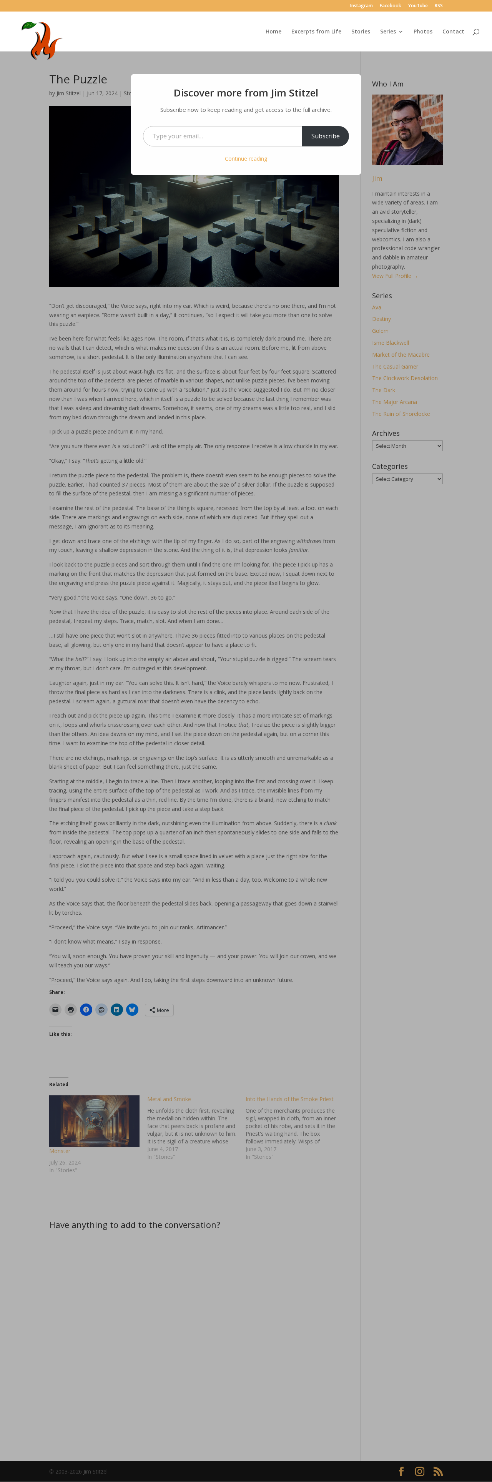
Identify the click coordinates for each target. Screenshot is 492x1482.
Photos (423, 32)
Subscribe (325, 136)
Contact (453, 32)
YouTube (418, 6)
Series (388, 32)
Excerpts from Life (316, 32)
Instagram (361, 6)
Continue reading (246, 158)
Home (273, 32)
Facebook (390, 6)
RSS (439, 6)
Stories (360, 32)
